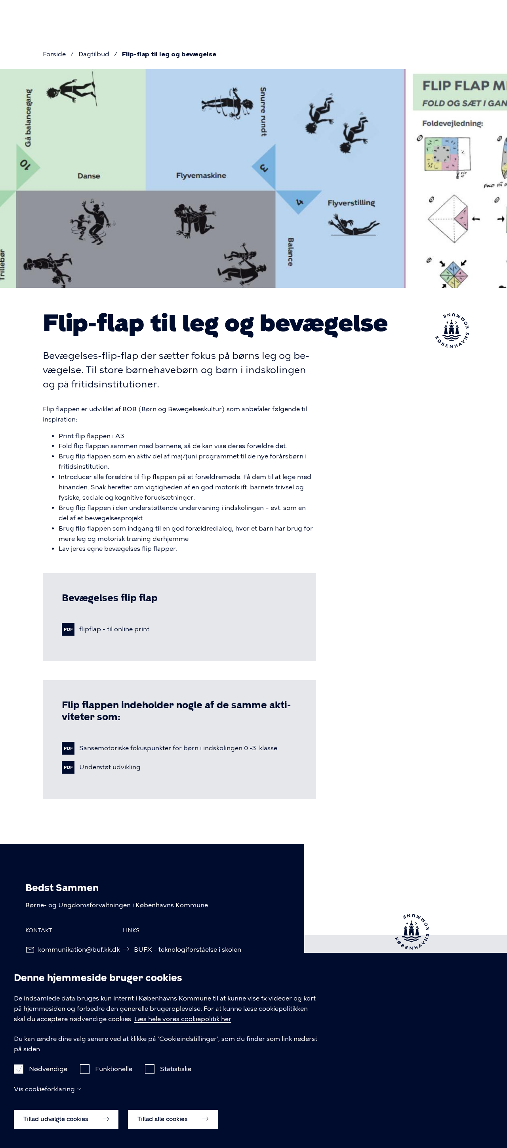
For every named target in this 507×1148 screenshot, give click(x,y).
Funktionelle (113, 1068)
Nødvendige (48, 1068)
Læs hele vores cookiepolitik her (182, 1019)
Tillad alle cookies (163, 1119)
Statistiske (175, 1068)
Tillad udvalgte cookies (56, 1119)
